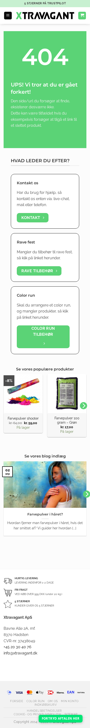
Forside (16, 701)
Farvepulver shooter (23, 418)
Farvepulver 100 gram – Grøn (66, 420)
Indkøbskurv (46, 704)
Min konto (70, 701)
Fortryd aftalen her (60, 718)
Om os (53, 701)
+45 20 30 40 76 (17, 647)
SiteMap (71, 714)
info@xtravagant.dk (20, 653)
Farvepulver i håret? (45, 514)
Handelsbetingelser (44, 710)
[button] (8, 16)
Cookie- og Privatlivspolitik (37, 714)
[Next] (83, 405)
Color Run (35, 701)
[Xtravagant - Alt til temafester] (45, 15)
